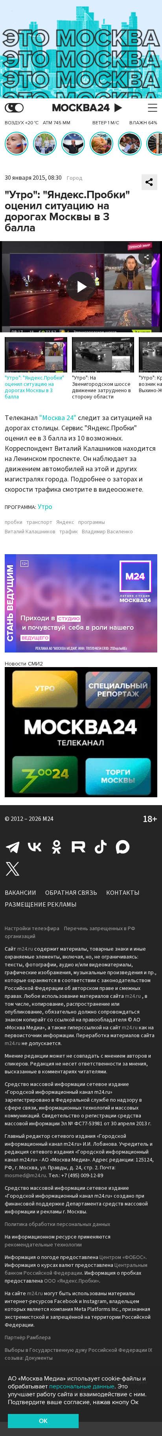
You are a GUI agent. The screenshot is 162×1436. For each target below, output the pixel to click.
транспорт (39, 522)
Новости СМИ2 (24, 663)
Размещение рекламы (41, 904)
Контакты (123, 893)
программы (91, 522)
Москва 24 (81, 107)
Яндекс (65, 522)
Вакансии (20, 893)
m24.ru (25, 949)
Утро (45, 507)
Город (75, 178)
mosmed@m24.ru (25, 1176)
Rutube (79, 847)
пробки (13, 522)
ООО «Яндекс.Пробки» (71, 1281)
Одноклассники (56, 847)
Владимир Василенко (107, 532)
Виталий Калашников (30, 532)
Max (123, 847)
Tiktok (101, 847)
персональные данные (81, 1386)
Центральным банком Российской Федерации (76, 1269)
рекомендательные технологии (43, 1245)
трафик (68, 532)
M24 (47, 819)
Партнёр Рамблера (28, 1338)
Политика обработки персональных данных (57, 1224)
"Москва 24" (57, 418)
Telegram (12, 847)
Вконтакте (34, 847)
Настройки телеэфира (32, 929)
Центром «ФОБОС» (122, 1257)
